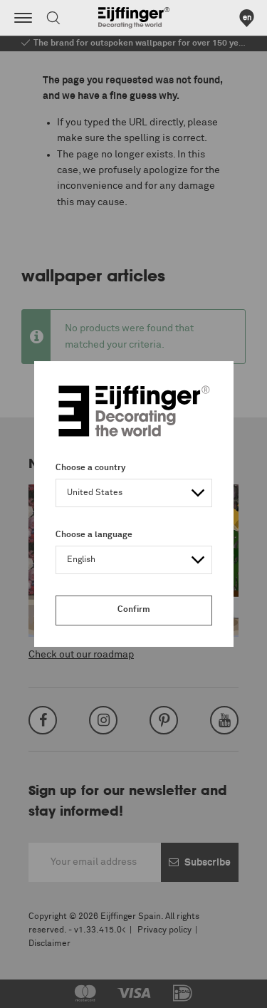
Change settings (48, 989)
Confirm (133, 610)
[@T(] (23, 18)
